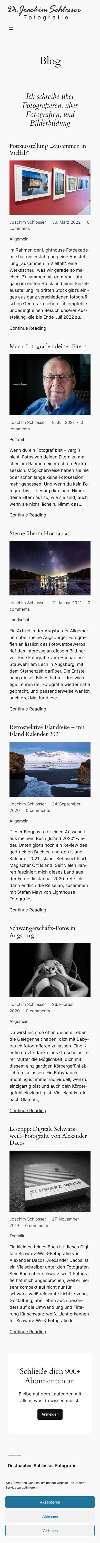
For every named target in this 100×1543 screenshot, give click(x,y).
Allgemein (18, 238)
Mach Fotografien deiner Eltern (48, 346)
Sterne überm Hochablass (40, 533)
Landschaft (20, 619)
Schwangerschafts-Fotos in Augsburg (42, 932)
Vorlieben (50, 1530)
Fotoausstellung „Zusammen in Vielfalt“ (47, 149)
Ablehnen (50, 1516)
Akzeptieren (50, 1502)
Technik (16, 1235)
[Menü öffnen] (11, 29)
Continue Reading (27, 328)
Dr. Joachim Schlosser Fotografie (42, 1465)
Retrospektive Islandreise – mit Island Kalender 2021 (46, 731)
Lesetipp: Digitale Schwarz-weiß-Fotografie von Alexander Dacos (48, 1135)
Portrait (16, 439)
